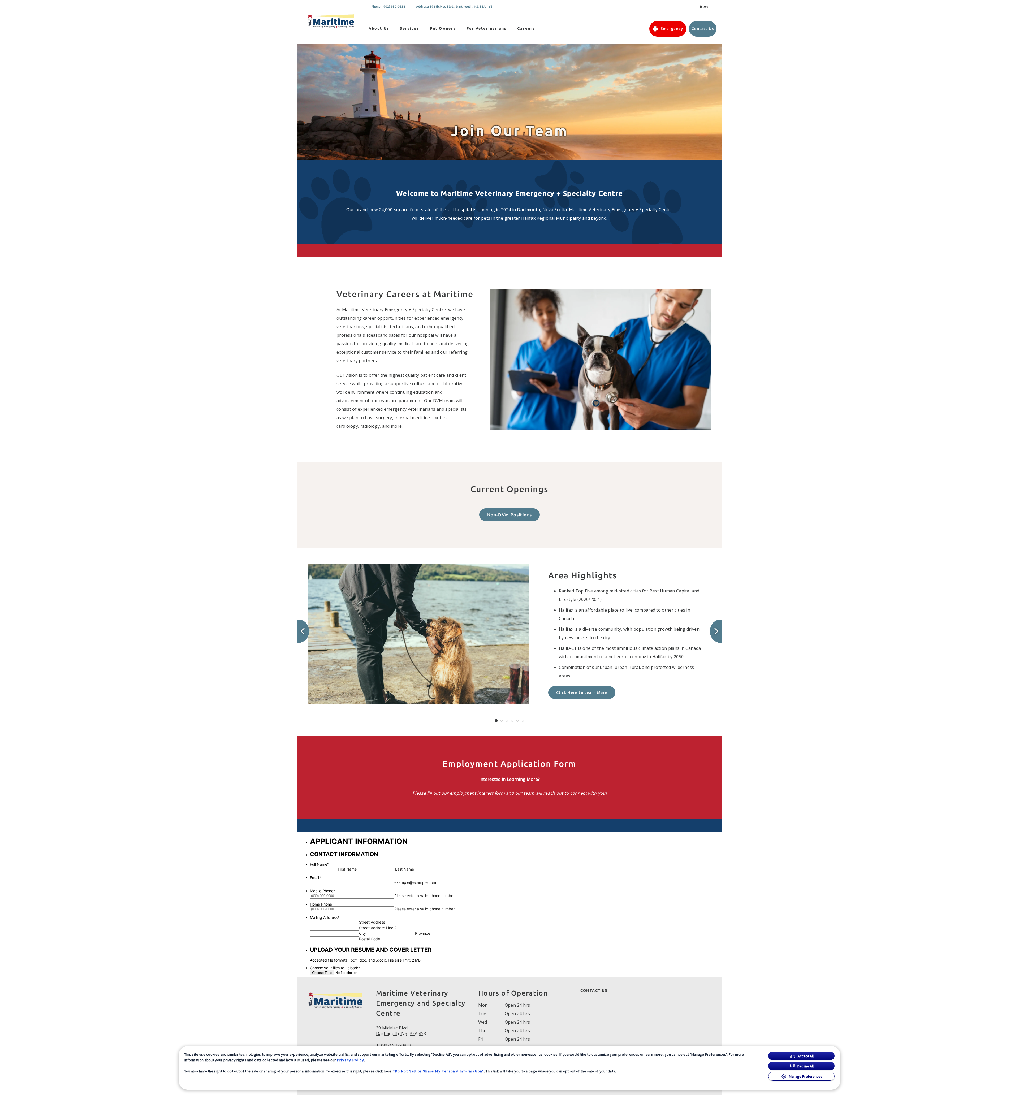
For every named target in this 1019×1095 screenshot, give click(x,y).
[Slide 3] (507, 721)
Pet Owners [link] (443, 28)
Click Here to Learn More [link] (582, 692)
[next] (716, 631)
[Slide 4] (512, 721)
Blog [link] (704, 6)
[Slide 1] (496, 720)
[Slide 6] (523, 721)
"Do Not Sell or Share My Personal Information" (438, 1071)
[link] (331, 20)
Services (409, 28)
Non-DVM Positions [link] (509, 514)
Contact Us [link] (703, 29)
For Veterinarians (487, 28)
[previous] (303, 631)
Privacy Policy (350, 1060)
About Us (379, 28)
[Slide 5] (517, 721)
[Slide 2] (501, 721)
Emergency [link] (671, 29)
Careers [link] (526, 28)
